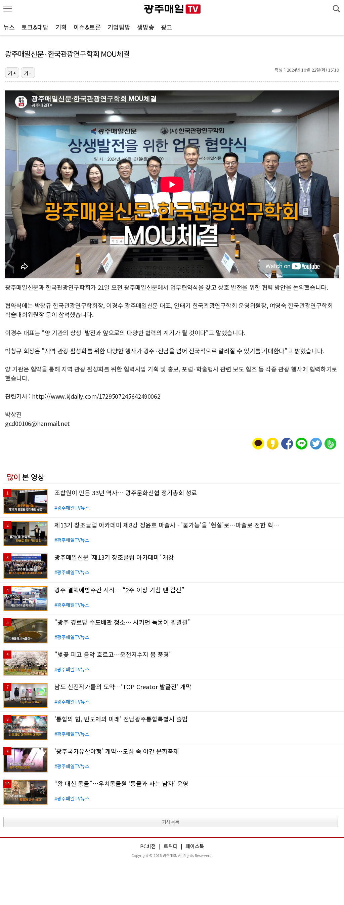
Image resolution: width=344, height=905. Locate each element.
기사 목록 (170, 821)
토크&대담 (35, 27)
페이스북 (194, 846)
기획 (61, 27)
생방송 (145, 27)
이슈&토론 (87, 27)
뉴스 (9, 27)
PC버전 (148, 846)
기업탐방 (119, 27)
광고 (166, 27)
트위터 (171, 846)
